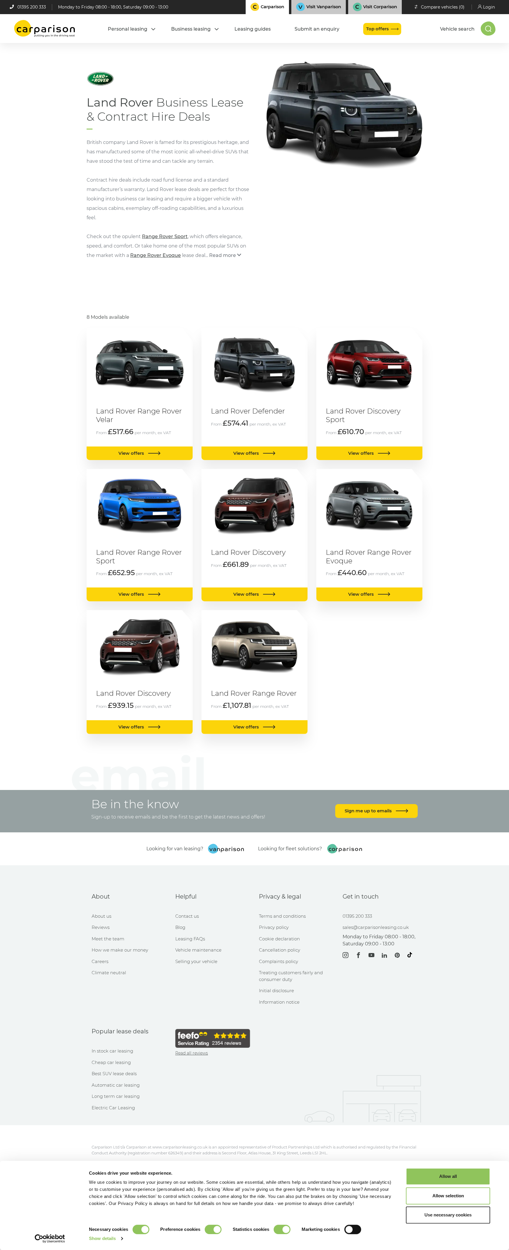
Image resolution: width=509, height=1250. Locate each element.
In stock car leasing (112, 1051)
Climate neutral (109, 972)
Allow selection (448, 1195)
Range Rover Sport (165, 236)
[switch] (213, 1229)
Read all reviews (191, 1053)
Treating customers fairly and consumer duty (291, 976)
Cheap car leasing (111, 1062)
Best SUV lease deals (114, 1073)
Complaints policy (278, 961)
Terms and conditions (282, 916)
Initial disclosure (276, 990)
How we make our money (120, 950)
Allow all (448, 1176)
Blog (180, 927)
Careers (100, 961)
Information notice (279, 1002)
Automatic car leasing (116, 1085)
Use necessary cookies (448, 1214)
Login (489, 7)
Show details (102, 1238)
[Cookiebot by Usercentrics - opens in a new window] (50, 1238)
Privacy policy (274, 927)
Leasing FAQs (190, 939)
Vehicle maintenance (198, 950)
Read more (222, 255)
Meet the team (108, 939)
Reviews (101, 927)
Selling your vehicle (196, 961)
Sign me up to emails (369, 811)
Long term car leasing (116, 1096)
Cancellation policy (279, 950)
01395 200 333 (31, 7)
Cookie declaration (279, 939)
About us (101, 916)
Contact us (187, 916)
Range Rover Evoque (155, 255)
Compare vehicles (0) (443, 7)
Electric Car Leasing (113, 1107)
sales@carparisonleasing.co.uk (376, 927)
